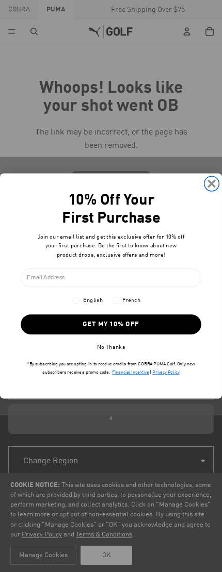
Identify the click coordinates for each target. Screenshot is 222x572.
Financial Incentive (130, 372)
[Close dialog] (211, 183)
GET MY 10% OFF (111, 324)
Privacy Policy (165, 372)
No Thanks (111, 347)
